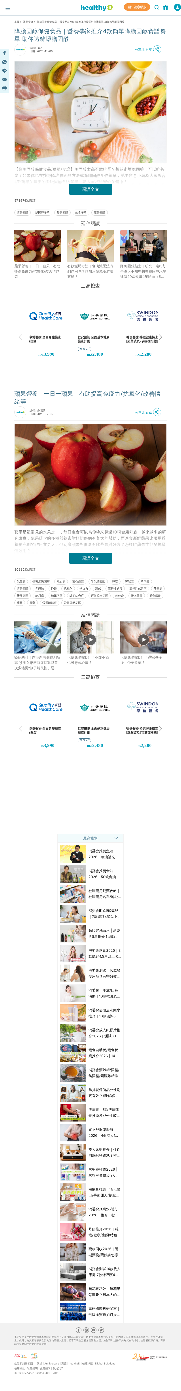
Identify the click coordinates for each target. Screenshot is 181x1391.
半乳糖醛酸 (98, 581)
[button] (149, 49)
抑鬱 (54, 588)
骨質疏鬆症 (49, 602)
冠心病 (61, 581)
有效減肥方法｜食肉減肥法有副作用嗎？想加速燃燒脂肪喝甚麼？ (90, 271)
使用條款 (19, 1368)
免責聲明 (45, 1368)
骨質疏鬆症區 (72, 602)
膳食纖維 (155, 595)
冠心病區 (78, 581)
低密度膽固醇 (41, 581)
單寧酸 (145, 581)
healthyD (74, 1363)
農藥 (32, 602)
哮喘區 (129, 581)
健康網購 (140, 7)
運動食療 (28, 21)
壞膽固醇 (22, 212)
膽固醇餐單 (42, 212)
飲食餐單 (81, 212)
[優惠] (166, 7)
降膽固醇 (62, 212)
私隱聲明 (32, 1368)
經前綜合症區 (99, 595)
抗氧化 (68, 588)
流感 (98, 588)
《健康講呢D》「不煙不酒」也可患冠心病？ (89, 660)
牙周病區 (22, 595)
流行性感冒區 (138, 588)
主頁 (16, 21)
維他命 (119, 595)
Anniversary (51, 1363)
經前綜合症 (77, 595)
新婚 (39, 1363)
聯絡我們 (58, 1368)
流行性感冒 (115, 588)
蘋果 (20, 602)
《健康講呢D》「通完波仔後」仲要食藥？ (141, 660)
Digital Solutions (105, 1363)
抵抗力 (83, 588)
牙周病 (158, 588)
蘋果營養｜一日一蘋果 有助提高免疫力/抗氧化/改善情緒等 (37, 271)
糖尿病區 (56, 595)
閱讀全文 (90, 189)
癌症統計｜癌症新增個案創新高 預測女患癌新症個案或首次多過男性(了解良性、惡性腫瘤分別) (37, 663)
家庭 (64, 1363)
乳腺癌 (21, 581)
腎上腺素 (136, 595)
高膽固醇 (99, 212)
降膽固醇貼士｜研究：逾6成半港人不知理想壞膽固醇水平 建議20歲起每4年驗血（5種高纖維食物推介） (143, 271)
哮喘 (115, 581)
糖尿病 (39, 595)
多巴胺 (39, 588)
